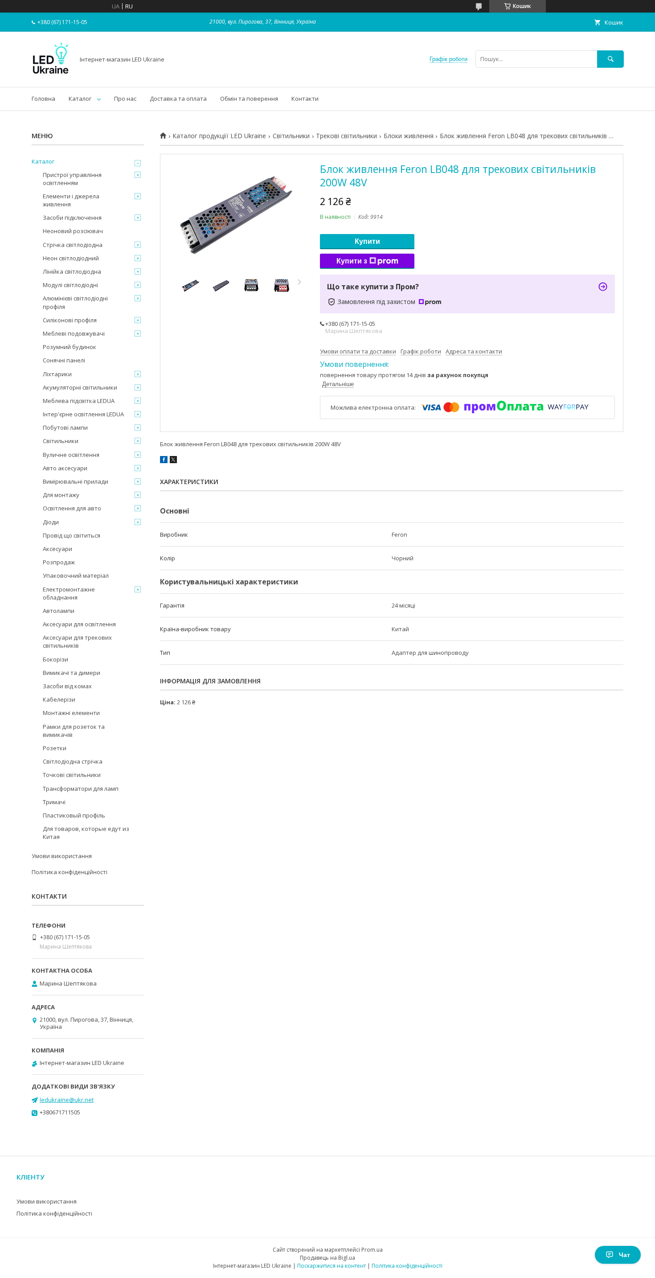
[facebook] (164, 461)
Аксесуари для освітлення (79, 624)
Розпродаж (59, 562)
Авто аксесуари (65, 468)
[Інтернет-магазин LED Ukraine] (51, 75)
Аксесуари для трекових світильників (77, 641)
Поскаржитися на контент (331, 1266)
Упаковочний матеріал (76, 575)
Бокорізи (55, 659)
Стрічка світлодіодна (72, 245)
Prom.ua (372, 1249)
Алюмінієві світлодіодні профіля (75, 302)
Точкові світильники (72, 775)
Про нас (125, 99)
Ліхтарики (57, 374)
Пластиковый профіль (74, 815)
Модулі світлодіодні (70, 285)
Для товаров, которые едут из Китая (86, 833)
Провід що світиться (71, 535)
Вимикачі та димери (71, 673)
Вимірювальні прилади (75, 481)
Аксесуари (57, 549)
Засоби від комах (67, 686)
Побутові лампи (65, 427)
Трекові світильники (346, 136)
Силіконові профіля (70, 320)
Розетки (54, 748)
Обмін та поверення (249, 99)
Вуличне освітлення (71, 455)
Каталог (80, 99)
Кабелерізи (59, 699)
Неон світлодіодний (71, 258)
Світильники (291, 136)
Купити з (351, 261)
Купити (367, 241)
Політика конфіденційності (69, 872)
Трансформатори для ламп (81, 789)
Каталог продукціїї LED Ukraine (219, 136)
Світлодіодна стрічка (72, 761)
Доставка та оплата (178, 99)
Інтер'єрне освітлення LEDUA (83, 414)
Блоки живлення (409, 136)
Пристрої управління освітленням (72, 179)
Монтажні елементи (71, 713)
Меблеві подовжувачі (74, 333)
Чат (624, 1254)
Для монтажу (61, 495)
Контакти (305, 99)
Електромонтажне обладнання (69, 593)
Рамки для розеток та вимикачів (74, 731)
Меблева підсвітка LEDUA (79, 401)
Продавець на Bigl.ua (327, 1258)
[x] (173, 461)
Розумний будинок (69, 347)
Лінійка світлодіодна (72, 271)
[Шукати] (610, 59)
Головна (43, 99)
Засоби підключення (72, 218)
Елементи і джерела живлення (71, 200)
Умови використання (62, 856)
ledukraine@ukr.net (67, 1099)
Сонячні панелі (64, 360)
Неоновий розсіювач (73, 231)
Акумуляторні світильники (80, 387)
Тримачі (54, 802)
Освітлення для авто (72, 508)
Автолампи (58, 611)
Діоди (51, 522)
